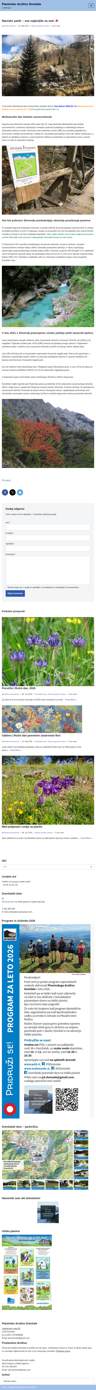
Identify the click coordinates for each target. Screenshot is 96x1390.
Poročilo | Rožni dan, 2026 (18, 688)
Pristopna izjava (63, 1351)
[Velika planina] (27, 1309)
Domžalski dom (41, 694)
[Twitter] (12, 492)
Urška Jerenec (10, 26)
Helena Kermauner (11, 694)
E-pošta (10, 533)
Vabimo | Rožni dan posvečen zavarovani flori (31, 735)
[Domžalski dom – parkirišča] (45, 1189)
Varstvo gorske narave (40, 26)
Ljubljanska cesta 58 (11, 1328)
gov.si (7, 480)
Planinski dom (8, 902)
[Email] (20, 492)
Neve (4, 1387)
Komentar (11, 554)
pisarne (15, 882)
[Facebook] (5, 492)
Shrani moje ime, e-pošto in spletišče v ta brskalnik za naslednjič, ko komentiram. (43, 587)
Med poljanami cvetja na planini (22, 826)
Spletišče (10, 544)
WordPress (21, 1387)
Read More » (71, 700)
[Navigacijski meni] (91, 5)
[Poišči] (91, 866)
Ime (8, 522)
